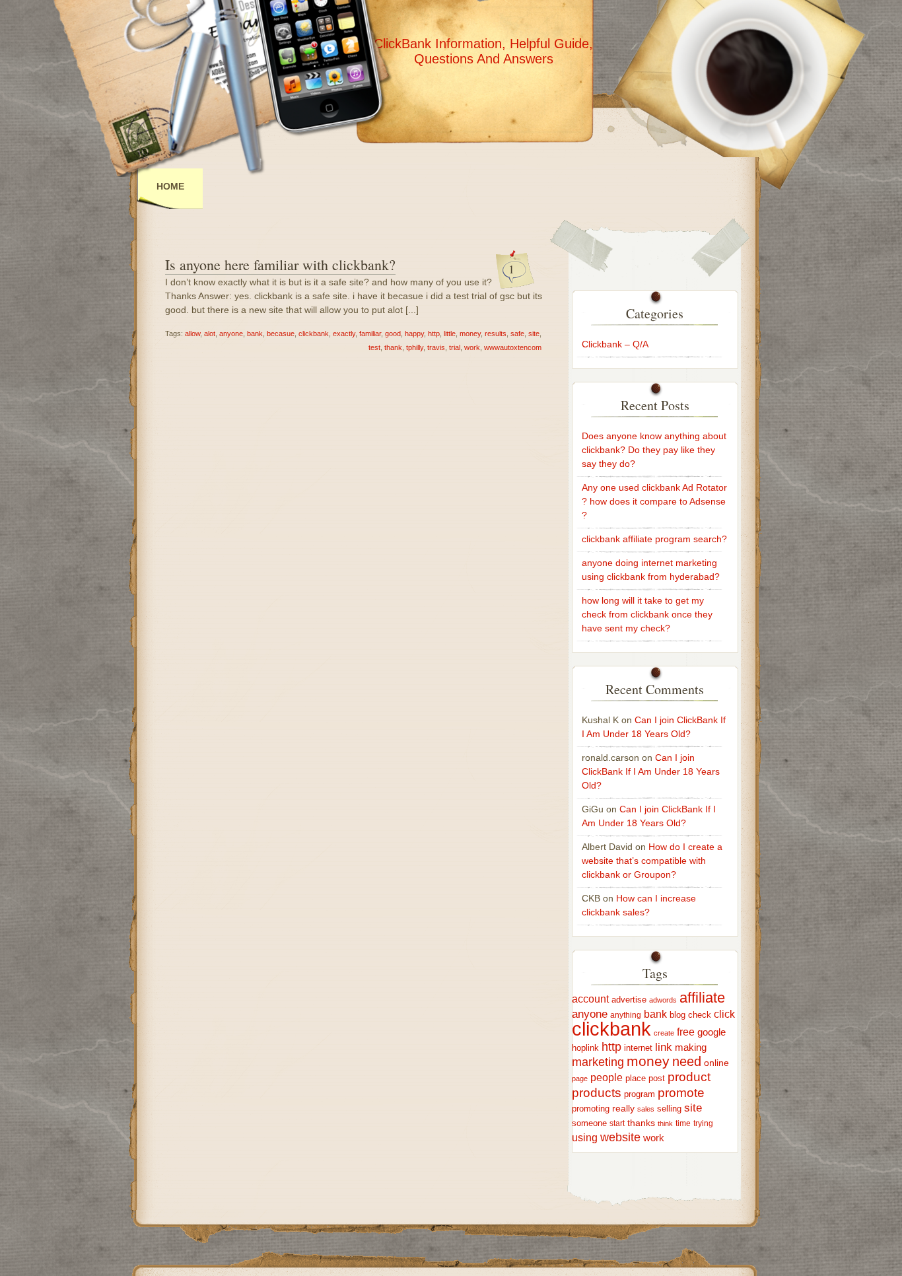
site (533, 333)
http (434, 333)
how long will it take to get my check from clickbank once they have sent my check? (647, 614)
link (663, 1047)
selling (669, 1109)
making (691, 1047)
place (635, 1078)
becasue (281, 333)
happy (414, 333)
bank (255, 333)
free (686, 1032)
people (606, 1077)
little (450, 333)
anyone (231, 333)
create (664, 1033)
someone (589, 1123)
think (665, 1123)
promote (681, 1093)
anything (625, 1014)
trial (454, 347)
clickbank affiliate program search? (654, 539)
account (590, 999)
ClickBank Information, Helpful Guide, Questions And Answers (483, 51)
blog (677, 1015)
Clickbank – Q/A (615, 344)
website (620, 1137)
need (686, 1061)
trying (703, 1123)
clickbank (313, 333)
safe (517, 333)
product (689, 1077)
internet (638, 1048)
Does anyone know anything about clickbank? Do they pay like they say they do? (654, 450)
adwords (663, 1000)
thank (393, 347)
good (393, 333)
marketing (598, 1062)
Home (170, 186)
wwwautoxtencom (512, 347)
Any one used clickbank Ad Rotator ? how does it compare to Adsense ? (654, 501)
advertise (628, 1000)
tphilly (414, 347)
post (656, 1078)
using (585, 1137)
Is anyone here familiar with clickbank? (280, 264)
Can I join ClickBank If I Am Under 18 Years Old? (651, 771)
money (470, 333)
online (716, 1062)
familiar (370, 333)
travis (436, 347)
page (580, 1078)
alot (209, 333)
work (472, 347)
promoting (590, 1109)
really (623, 1109)
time (683, 1123)
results (495, 333)
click (724, 1014)
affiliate (702, 997)
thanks (641, 1122)
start (617, 1123)
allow (192, 333)
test (374, 347)
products (596, 1093)
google (711, 1032)
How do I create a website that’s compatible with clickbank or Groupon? (652, 860)
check (699, 1015)
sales (645, 1109)
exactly (344, 333)
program (639, 1094)
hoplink (585, 1048)
